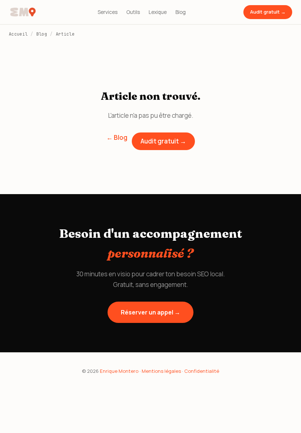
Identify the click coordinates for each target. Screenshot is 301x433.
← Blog (116, 137)
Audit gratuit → (268, 11)
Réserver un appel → (150, 312)
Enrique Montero (119, 371)
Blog (180, 12)
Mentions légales (161, 371)
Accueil (18, 34)
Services (107, 12)
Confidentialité (201, 371)
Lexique (158, 12)
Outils (133, 12)
